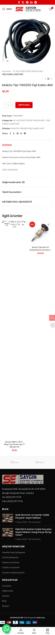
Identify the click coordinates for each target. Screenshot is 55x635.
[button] (6, 628)
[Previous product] (45, 78)
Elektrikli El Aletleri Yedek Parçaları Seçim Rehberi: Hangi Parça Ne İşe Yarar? (33, 532)
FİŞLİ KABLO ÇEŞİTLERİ (12, 74)
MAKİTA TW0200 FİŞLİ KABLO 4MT (27, 128)
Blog (4, 601)
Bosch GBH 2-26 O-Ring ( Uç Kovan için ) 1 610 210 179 (14, 444)
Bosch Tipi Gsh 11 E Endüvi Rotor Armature (40, 248)
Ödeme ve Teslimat (10, 562)
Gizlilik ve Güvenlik (11, 567)
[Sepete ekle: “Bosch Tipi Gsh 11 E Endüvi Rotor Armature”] (48, 224)
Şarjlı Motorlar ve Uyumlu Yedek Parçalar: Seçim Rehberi (32, 516)
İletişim (5, 606)
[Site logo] (28, 9)
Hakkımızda (7, 590)
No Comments (34, 522)
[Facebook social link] (19, 2)
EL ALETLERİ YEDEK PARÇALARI (28, 71)
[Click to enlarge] (7, 61)
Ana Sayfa (6, 71)
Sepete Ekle (24, 105)
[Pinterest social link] (27, 2)
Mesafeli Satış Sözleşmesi (13, 552)
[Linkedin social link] (31, 2)
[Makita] (40, 462)
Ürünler (5, 596)
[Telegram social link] (35, 2)
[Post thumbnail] (7, 518)
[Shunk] (15, 462)
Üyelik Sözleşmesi (10, 557)
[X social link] (23, 2)
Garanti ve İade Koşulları (13, 572)
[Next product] (51, 78)
